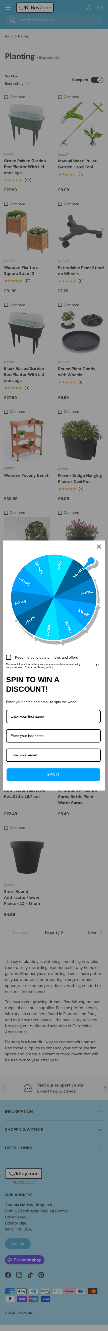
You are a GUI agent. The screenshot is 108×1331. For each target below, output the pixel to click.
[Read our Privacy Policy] (98, 665)
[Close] (99, 546)
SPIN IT (53, 774)
